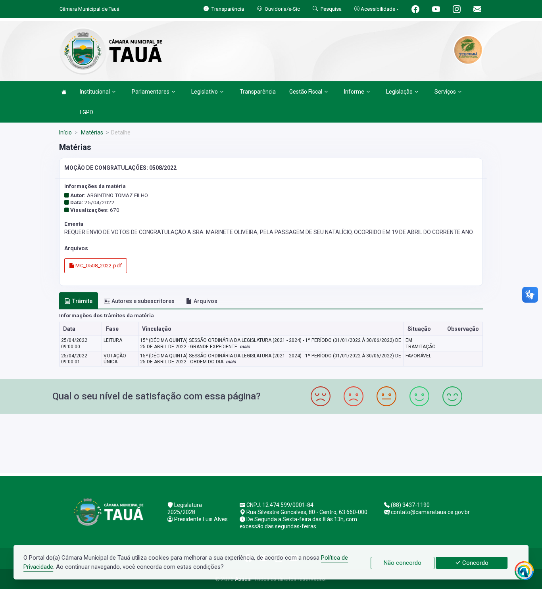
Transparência (258, 91)
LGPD (86, 112)
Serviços (445, 91)
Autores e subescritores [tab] (143, 301)
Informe (354, 91)
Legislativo (204, 91)
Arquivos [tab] (205, 301)
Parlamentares (150, 91)
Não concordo (402, 562)
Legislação (399, 91)
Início (65, 132)
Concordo (474, 562)
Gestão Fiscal (305, 91)
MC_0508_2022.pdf (98, 266)
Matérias (91, 132)
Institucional (95, 91)
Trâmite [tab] (82, 301)
